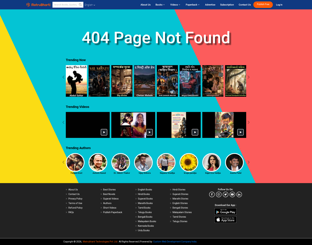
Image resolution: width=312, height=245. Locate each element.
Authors (107, 203)
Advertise (210, 4)
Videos (174, 4)
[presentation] (63, 78)
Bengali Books (145, 217)
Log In (279, 4)
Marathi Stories (180, 198)
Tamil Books (144, 207)
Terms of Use (75, 203)
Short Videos (109, 207)
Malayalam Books (147, 221)
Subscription (227, 4)
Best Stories (109, 189)
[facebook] (212, 194)
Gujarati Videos (111, 198)
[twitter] (225, 194)
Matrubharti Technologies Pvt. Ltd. (101, 241)
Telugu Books (145, 212)
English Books (145, 189)
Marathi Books (145, 203)
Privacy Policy (75, 198)
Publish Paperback (112, 212)
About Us (146, 4)
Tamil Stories (179, 217)
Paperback (192, 4)
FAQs (71, 212)
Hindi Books (144, 194)
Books (159, 4)
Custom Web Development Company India (174, 241)
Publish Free (263, 4)
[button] (80, 5)
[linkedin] (239, 194)
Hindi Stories (179, 189)
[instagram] (218, 194)
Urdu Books (144, 230)
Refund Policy (75, 207)
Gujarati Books (145, 198)
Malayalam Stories (182, 212)
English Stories (180, 203)
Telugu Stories (180, 221)
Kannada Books (146, 226)
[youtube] (232, 194)
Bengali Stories (180, 207)
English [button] (89, 4)
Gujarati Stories (180, 194)
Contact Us (245, 4)
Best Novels (109, 194)
